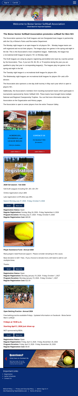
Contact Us (8, 378)
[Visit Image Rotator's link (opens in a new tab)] (39, 359)
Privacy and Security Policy (25, 389)
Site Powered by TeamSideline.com (15, 391)
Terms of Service (35, 391)
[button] (5, 358)
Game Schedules (10, 376)
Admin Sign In (42, 389)
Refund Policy (7, 389)
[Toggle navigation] (74, 2)
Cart (15, 3)
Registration (8, 374)
